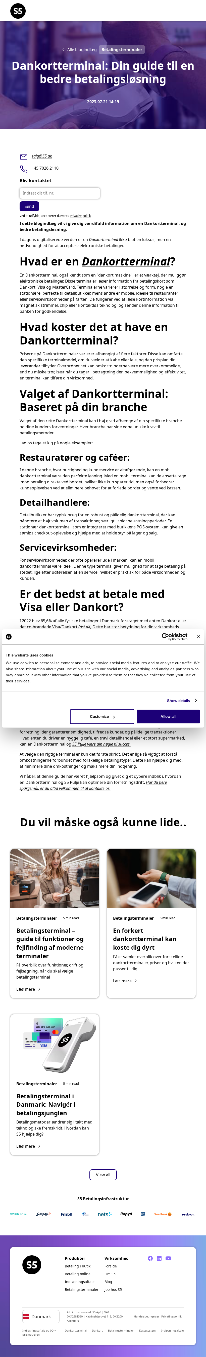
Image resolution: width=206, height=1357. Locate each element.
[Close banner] (198, 636)
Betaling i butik (77, 1266)
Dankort (97, 1330)
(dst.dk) (84, 627)
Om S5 (110, 1273)
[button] (191, 11)
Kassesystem (147, 1330)
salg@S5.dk (42, 156)
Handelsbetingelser (146, 1316)
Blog (108, 1281)
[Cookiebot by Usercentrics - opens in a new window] (165, 636)
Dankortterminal (103, 239)
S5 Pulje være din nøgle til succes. (101, 744)
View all (103, 1175)
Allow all (168, 716)
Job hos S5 (113, 1289)
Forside (111, 1266)
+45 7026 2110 (45, 168)
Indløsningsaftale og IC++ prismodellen (39, 1333)
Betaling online (77, 1273)
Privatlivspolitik (80, 216)
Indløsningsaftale (79, 1281)
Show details (178, 700)
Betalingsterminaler (81, 1289)
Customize (99, 716)
